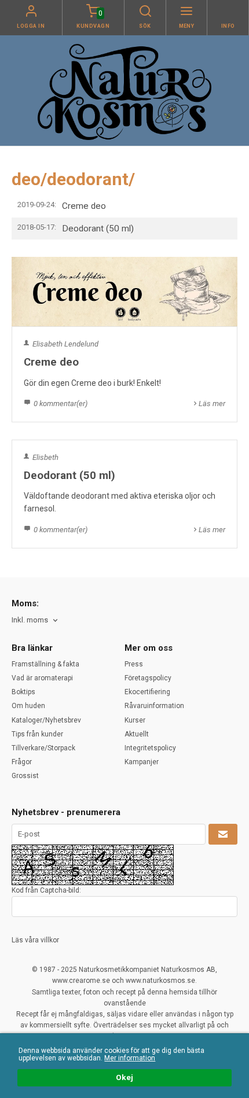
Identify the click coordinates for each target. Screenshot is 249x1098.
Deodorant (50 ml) (98, 228)
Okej (124, 1077)
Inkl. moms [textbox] (30, 620)
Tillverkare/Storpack (43, 748)
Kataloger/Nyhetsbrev (46, 720)
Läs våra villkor (35, 940)
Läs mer (212, 403)
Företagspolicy (147, 678)
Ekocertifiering (147, 692)
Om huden (28, 706)
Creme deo (84, 206)
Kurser (134, 720)
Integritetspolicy (150, 748)
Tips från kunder (37, 734)
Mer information (129, 1058)
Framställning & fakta (45, 664)
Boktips (23, 692)
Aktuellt (136, 734)
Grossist (25, 776)
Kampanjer (141, 762)
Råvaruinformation (154, 706)
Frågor (22, 762)
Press (133, 664)
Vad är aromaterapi (42, 678)
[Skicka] (222, 834)
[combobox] (36, 620)
